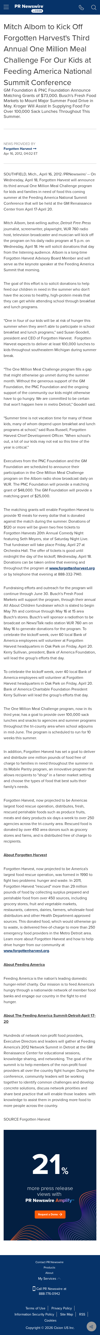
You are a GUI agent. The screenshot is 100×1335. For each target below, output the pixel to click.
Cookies (50, 1320)
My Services (47, 1278)
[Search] (94, 7)
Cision (58, 1327)
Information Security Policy (34, 1314)
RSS (82, 1314)
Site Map (66, 1314)
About (49, 1273)
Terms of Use (35, 1308)
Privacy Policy (61, 1308)
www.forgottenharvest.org (72, 568)
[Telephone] (81, 7)
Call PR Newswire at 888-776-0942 (50, 1291)
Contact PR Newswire (49, 1262)
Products (49, 1267)
